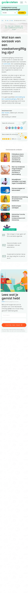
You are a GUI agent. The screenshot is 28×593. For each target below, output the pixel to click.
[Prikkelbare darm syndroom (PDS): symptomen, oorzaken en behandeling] (5, 157)
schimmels (6, 64)
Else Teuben (5, 113)
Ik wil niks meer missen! (13, 325)
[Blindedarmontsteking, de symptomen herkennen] (5, 198)
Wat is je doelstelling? (10, 9)
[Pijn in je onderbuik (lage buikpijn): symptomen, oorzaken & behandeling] (5, 170)
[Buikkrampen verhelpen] (5, 207)
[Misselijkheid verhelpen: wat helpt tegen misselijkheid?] (5, 181)
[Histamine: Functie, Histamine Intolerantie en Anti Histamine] (5, 217)
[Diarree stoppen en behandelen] (5, 190)
